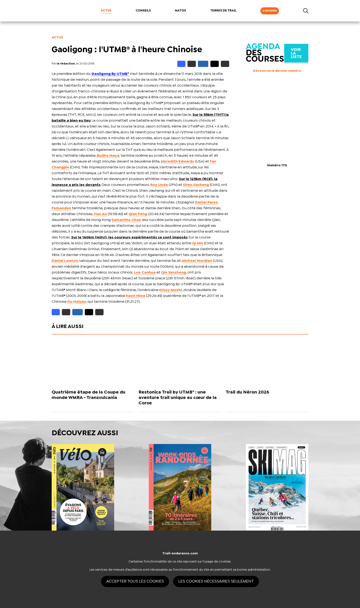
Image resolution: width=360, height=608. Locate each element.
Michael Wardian (197, 260)
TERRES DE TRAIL (223, 10)
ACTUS (106, 10)
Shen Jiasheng (196, 185)
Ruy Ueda (159, 185)
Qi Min (197, 243)
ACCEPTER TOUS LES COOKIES (135, 581)
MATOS (180, 10)
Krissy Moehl (170, 290)
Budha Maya (108, 155)
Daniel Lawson (65, 260)
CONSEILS (143, 10)
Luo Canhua (145, 272)
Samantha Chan (126, 220)
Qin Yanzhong (173, 272)
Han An (100, 214)
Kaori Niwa (135, 296)
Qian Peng (138, 214)
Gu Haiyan (76, 301)
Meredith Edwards (177, 161)
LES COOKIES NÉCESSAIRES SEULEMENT (216, 581)
